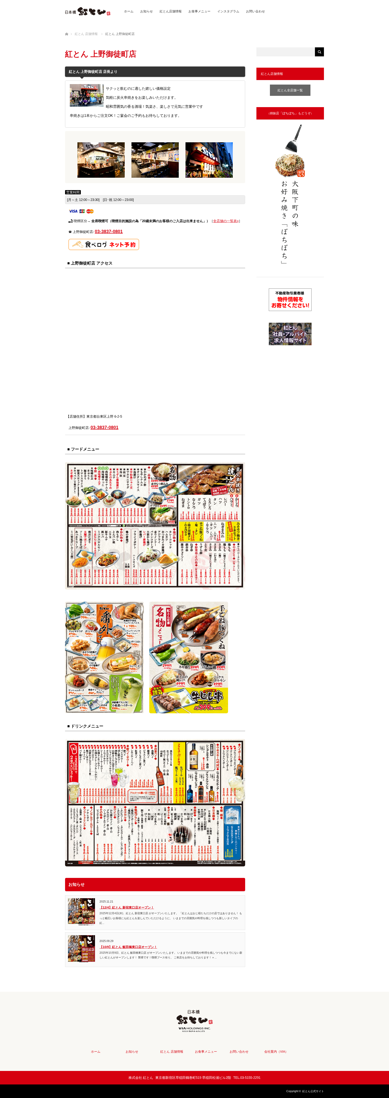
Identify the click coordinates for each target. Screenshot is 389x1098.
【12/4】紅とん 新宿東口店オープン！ (127, 907)
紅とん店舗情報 (171, 11)
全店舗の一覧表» (226, 221)
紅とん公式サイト (313, 1091)
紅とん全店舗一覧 (290, 90)
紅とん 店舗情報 (171, 1051)
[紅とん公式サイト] (194, 1028)
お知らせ (146, 11)
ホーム (128, 11)
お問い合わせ (255, 11)
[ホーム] (66, 28)
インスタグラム (228, 11)
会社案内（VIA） (276, 1051)
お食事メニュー (199, 11)
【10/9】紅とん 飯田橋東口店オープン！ (128, 947)
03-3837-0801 (109, 231)
